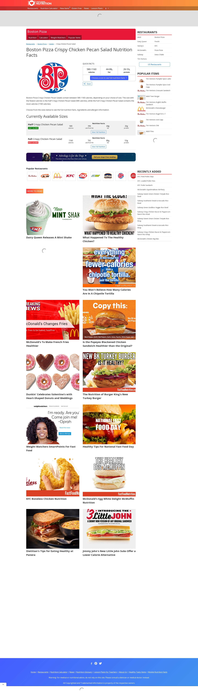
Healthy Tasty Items (137, 672)
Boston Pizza (159, 37)
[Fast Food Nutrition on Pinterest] (95, 663)
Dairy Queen (142, 41)
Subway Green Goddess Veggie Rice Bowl (152, 207)
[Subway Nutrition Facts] (95, 176)
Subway (140, 54)
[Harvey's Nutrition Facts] (108, 176)
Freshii (157, 41)
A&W (139, 37)
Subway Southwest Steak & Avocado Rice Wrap (152, 226)
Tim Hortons (142, 59)
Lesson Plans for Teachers (105, 672)
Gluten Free (77, 8)
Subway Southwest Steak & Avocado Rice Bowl (152, 202)
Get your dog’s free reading (105, 157)
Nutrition (33, 37)
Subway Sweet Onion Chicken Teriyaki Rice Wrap (153, 219)
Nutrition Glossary (84, 672)
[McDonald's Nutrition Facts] (57, 176)
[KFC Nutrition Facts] (70, 176)
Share (88, 84)
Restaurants (33, 8)
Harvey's (140, 46)
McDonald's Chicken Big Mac (148, 239)
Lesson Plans (97, 8)
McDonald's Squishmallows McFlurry (151, 189)
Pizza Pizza (159, 50)
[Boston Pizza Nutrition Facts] (120, 176)
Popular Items (74, 37)
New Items (64, 8)
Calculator (43, 37)
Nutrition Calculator (49, 8)
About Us (123, 672)
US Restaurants (154, 64)
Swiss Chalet (159, 54)
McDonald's (141, 50)
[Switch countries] (107, 8)
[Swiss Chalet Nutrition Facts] (133, 176)
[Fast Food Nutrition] (39, 3)
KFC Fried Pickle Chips (145, 176)
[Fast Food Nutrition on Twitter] (100, 663)
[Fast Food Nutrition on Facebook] (91, 663)
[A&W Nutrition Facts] (45, 176)
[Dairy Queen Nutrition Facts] (83, 176)
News (86, 8)
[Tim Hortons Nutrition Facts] (32, 176)
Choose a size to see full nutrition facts (108, 78)
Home (33, 672)
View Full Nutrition (98, 132)
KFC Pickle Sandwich (145, 185)
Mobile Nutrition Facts (157, 672)
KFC (156, 46)
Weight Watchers (58, 37)
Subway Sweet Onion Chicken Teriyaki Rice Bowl (153, 195)
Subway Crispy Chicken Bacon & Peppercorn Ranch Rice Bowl (153, 213)
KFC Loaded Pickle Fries (146, 181)
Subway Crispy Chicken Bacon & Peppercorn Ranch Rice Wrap (153, 233)
